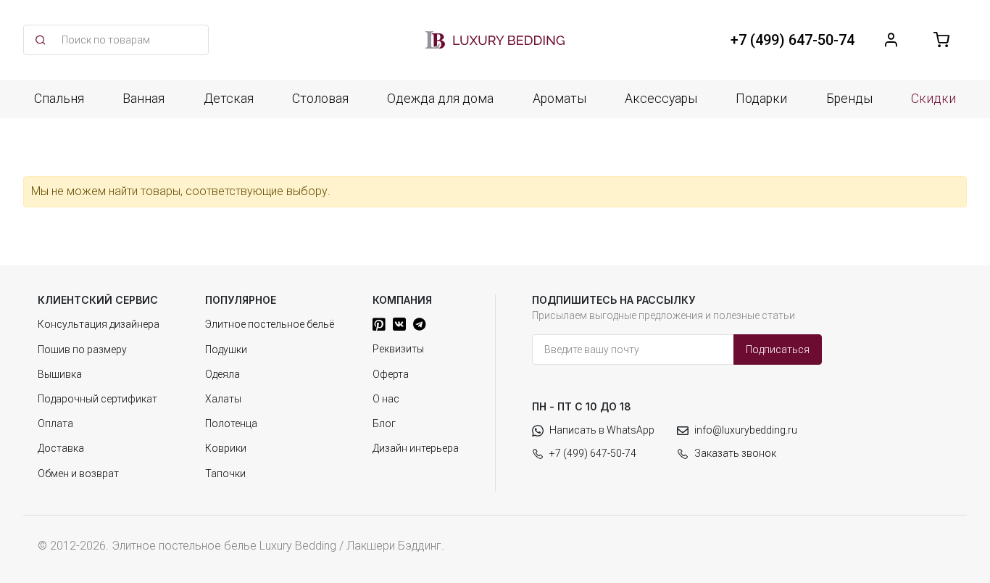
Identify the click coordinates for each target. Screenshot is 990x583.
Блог (384, 423)
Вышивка (60, 374)
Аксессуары (661, 98)
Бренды (849, 98)
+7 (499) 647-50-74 (592, 453)
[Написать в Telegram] (419, 324)
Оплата (55, 423)
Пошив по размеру (82, 349)
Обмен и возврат (78, 473)
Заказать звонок (735, 453)
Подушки (226, 349)
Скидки (933, 98)
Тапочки (225, 473)
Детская (229, 98)
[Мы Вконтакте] (399, 324)
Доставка (61, 448)
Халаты (223, 399)
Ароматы (559, 98)
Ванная (143, 98)
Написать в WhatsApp (601, 430)
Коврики (225, 448)
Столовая (320, 98)
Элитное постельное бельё (269, 324)
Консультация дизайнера (98, 324)
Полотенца (231, 423)
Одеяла (222, 374)
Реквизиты (398, 349)
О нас (386, 399)
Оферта (391, 374)
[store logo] (495, 40)
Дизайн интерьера (416, 448)
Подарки (761, 98)
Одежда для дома (440, 98)
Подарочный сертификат (97, 399)
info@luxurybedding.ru (745, 430)
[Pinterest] (379, 324)
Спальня (59, 98)
